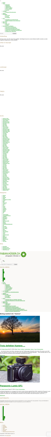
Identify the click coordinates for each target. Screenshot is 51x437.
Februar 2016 (5, 177)
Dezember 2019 (6, 138)
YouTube (4, 241)
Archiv (4, 200)
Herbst (4, 211)
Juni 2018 (5, 154)
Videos (4, 13)
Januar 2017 (5, 170)
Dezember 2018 (6, 149)
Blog (4, 201)
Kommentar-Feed (6, 248)
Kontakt (6, 24)
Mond (4, 219)
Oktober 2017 (5, 162)
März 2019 (5, 146)
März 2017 (5, 168)
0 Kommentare (40, 349)
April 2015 (5, 180)
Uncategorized (6, 234)
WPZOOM (8, 435)
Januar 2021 (5, 128)
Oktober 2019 (5, 140)
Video (4, 235)
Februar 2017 (5, 169)
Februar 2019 (5, 147)
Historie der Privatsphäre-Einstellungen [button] (13, 30)
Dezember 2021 (6, 121)
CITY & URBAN (8, 8)
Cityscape (5, 202)
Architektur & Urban (7, 199)
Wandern (4, 238)
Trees (4, 233)
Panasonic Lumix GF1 (11, 386)
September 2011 (6, 188)
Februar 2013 (5, 184)
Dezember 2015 (6, 178)
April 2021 (5, 124)
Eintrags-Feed (6, 247)
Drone (4, 205)
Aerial (4, 196)
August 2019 (5, 143)
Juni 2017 (5, 165)
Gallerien (4, 209)
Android (4, 197)
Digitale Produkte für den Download (12, 20)
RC (3, 225)
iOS (3, 212)
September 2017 (6, 163)
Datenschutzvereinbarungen (11, 28)
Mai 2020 (5, 135)
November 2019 (6, 139)
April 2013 (5, 183)
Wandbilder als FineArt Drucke (11, 19)
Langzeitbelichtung (7, 215)
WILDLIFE (7, 4)
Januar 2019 (5, 148)
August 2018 (5, 152)
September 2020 (6, 131)
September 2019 (6, 142)
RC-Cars (7, 16)
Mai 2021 (5, 123)
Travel (4, 232)
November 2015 (6, 179)
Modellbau (5, 14)
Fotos (4, 3)
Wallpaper (5, 236)
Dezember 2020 (6, 129)
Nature (4, 222)
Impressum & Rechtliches (8, 26)
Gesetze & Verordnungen (10, 12)
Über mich (5, 22)
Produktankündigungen (7, 224)
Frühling (4, 208)
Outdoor (4, 223)
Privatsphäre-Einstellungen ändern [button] (12, 29)
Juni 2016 (5, 175)
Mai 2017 (5, 166)
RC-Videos (7, 17)
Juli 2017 (4, 164)
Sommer (4, 230)
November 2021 (6, 122)
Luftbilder (5, 11)
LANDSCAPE (8, 6)
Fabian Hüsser (5, 349)
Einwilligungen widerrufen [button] (10, 31)
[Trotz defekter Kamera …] (20, 342)
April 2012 (5, 186)
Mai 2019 (5, 145)
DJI (3, 204)
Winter (4, 240)
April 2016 (5, 176)
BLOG (4, 2)
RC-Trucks (7, 15)
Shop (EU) (5, 21)
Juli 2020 (4, 133)
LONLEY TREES (8, 7)
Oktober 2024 (5, 118)
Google (4, 210)
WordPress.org (6, 249)
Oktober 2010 (5, 190)
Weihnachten (5, 239)
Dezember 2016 (6, 171)
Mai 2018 (5, 155)
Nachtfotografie (6, 220)
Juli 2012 (4, 185)
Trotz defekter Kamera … (12, 345)
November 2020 (6, 130)
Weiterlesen (2, 355)
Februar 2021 (5, 127)
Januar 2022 (5, 120)
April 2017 (5, 167)
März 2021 (5, 126)
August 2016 (5, 172)
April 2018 (5, 156)
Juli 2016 (4, 174)
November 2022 (6, 119)
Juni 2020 (5, 134)
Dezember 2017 (6, 161)
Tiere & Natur (5, 231)
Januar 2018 (5, 160)
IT (3, 213)
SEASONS (7, 5)
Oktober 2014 (5, 181)
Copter (4, 203)
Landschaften (5, 214)
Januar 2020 (5, 137)
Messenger (5, 217)
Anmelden (5, 246)
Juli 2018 (4, 153)
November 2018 (6, 150)
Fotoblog (7, 10)
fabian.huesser (5, 389)
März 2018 (5, 158)
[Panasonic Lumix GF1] (20, 382)
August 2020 (5, 132)
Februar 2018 (5, 159)
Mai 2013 (5, 182)
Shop (4, 18)
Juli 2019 (4, 144)
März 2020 (5, 136)
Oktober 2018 (5, 151)
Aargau (4, 195)
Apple (4, 198)
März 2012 (5, 187)
